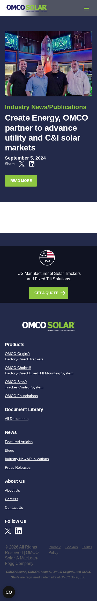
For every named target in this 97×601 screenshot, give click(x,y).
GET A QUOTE (46, 293)
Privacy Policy (55, 549)
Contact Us (14, 507)
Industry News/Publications (45, 106)
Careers (11, 499)
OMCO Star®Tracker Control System (24, 384)
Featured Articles (19, 442)
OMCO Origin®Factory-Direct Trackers (24, 356)
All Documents (16, 419)
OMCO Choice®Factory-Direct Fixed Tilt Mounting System (39, 370)
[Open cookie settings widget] (9, 592)
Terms (87, 547)
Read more (21, 181)
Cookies (71, 547)
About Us (12, 490)
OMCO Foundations (21, 396)
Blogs (9, 450)
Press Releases (18, 467)
